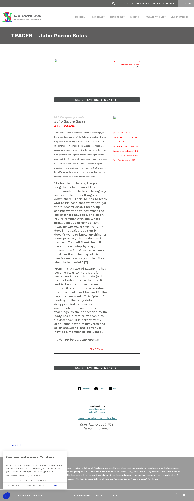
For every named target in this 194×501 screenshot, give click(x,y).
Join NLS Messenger (97, 412)
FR (189, 3)
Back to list (17, 445)
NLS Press (126, 3)
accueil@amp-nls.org (97, 409)
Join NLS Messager (148, 3)
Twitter (101, 389)
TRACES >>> (97, 349)
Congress (116, 16)
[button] (6, 495)
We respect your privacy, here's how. (23, 476)
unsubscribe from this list (97, 418)
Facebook (86, 389)
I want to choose (35, 485)
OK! (56, 485)
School (80, 16)
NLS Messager (82, 495)
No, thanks (13, 485)
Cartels (97, 16)
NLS (114, 389)
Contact (168, 3)
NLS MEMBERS (179, 16)
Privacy (100, 495)
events (134, 16)
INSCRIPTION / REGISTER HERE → (97, 100)
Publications (155, 16)
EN (185, 3)
